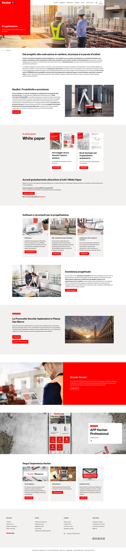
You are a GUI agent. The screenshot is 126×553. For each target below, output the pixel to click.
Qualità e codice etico (11, 526)
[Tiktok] (104, 539)
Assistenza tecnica (39, 524)
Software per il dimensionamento (43, 531)
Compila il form (67, 524)
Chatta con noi (67, 522)
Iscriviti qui (83, 498)
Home (3, 50)
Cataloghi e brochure (98, 522)
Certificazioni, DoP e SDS (99, 524)
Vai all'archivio (84, 253)
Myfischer (95, 528)
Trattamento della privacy (78, 550)
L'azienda (8, 522)
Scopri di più (16, 112)
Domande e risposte (69, 528)
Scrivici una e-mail (68, 526)
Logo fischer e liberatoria (99, 526)
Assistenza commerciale (41, 522)
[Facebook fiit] (93, 539)
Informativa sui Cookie (89, 550)
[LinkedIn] (99, 539)
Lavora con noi (89, 2)
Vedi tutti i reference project (20, 341)
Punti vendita (38, 528)
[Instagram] (96, 539)
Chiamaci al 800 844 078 (73, 533)
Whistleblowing (69, 550)
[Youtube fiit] (101, 539)
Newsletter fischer (39, 526)
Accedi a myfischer (28, 193)
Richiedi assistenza (71, 290)
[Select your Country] (96, 2)
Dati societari (62, 550)
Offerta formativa (57, 492)
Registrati (43, 197)
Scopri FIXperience (30, 251)
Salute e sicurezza (10, 528)
